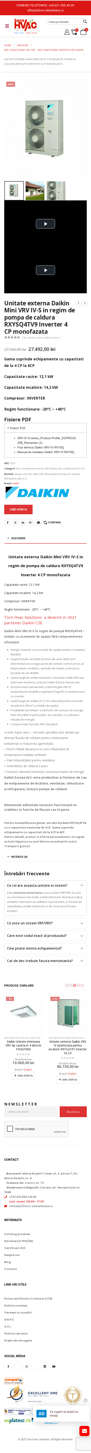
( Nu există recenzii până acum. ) (41, 337)
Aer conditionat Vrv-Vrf (71, 468)
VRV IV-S (22, 478)
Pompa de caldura (69, 474)
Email (38, 522)
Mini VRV (39, 474)
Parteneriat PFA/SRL (18, 1245)
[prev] (78, 303)
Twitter (15, 522)
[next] (85, 303)
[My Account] (67, 32)
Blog (7, 1266)
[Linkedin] (45, 1371)
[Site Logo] (25, 26)
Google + (30, 522)
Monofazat (51, 474)
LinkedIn (23, 522)
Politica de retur (16, 1338)
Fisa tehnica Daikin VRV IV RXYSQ (40, 447)
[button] (9, 129)
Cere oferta (25, 1079)
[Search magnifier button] (85, 22)
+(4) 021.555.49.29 (61, 5)
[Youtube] (54, 1371)
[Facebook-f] (8, 1371)
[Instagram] (26, 1371)
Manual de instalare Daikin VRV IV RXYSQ (45, 452)
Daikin (18, 474)
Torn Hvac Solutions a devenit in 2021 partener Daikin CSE (40, 620)
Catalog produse (17, 1238)
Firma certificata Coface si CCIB (28, 1303)
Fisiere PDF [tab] (18, 428)
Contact (10, 1273)
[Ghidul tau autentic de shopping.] (13, 1381)
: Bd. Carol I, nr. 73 (25, 1187)
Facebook (7, 522)
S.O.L (7, 1331)
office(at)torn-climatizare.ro (45, 10)
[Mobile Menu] (7, 26)
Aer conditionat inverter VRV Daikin (36, 468)
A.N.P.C (9, 1324)
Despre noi (12, 1259)
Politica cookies (15, 1310)
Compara (54, 522)
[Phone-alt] (36, 1371)
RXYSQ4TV (10, 478)
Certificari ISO (14, 1252)
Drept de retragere (18, 1345)
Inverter (27, 474)
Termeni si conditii (18, 1317)
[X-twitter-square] (17, 1371)
